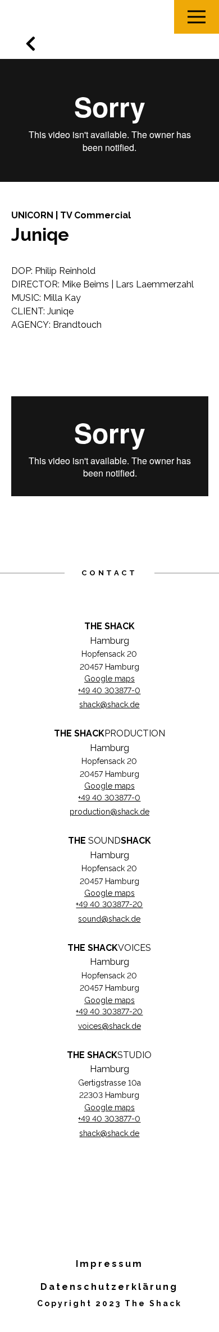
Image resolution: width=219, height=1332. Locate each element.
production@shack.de (109, 811)
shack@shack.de (109, 704)
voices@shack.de (109, 1026)
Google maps (109, 678)
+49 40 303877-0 (109, 690)
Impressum (109, 1263)
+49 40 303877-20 (109, 904)
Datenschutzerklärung (109, 1286)
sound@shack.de (109, 918)
